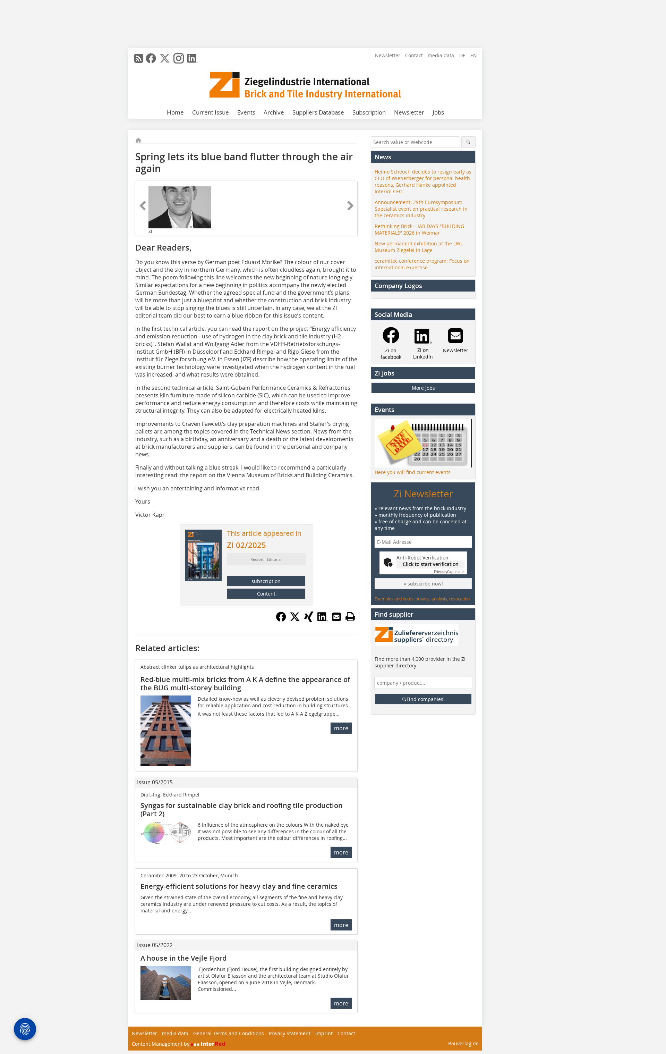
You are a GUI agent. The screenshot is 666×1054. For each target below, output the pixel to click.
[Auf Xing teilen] (309, 620)
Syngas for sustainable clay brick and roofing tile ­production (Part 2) (241, 809)
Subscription (369, 112)
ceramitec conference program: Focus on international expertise (422, 264)
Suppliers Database (318, 112)
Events (246, 112)
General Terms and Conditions (228, 1033)
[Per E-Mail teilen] (336, 616)
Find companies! (426, 699)
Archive (274, 112)
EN (473, 55)
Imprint (324, 1033)
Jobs (438, 112)
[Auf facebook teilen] (281, 620)
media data (441, 55)
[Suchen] (468, 142)
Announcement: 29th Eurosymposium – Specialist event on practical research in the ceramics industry (421, 209)
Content (266, 593)
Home (175, 112)
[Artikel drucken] (350, 616)
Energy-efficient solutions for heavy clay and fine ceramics (239, 886)
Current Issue (210, 112)
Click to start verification (431, 564)
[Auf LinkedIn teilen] (323, 620)
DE (462, 55)
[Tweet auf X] (295, 620)
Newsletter (387, 55)
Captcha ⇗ (449, 572)
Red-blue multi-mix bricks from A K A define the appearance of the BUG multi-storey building (245, 683)
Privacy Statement (289, 1033)
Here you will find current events (413, 472)
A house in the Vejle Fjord (183, 958)
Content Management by (161, 1043)
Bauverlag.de (463, 1043)
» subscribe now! (423, 583)
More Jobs (423, 388)
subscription (266, 581)
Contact (414, 55)
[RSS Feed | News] (139, 58)
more (341, 728)
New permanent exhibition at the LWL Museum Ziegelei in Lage (419, 246)
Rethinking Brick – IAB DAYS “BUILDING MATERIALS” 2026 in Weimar (419, 229)
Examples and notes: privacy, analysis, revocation (422, 598)
